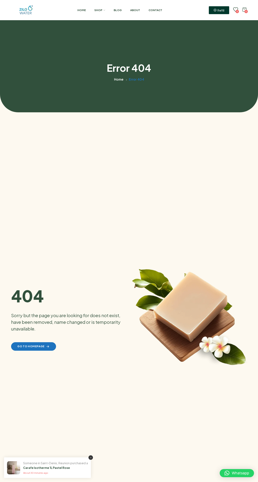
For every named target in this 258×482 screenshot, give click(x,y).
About (135, 10)
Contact (155, 10)
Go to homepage (31, 346)
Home (81, 10)
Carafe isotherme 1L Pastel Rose (46, 467)
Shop (98, 10)
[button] (237, 473)
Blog (118, 10)
